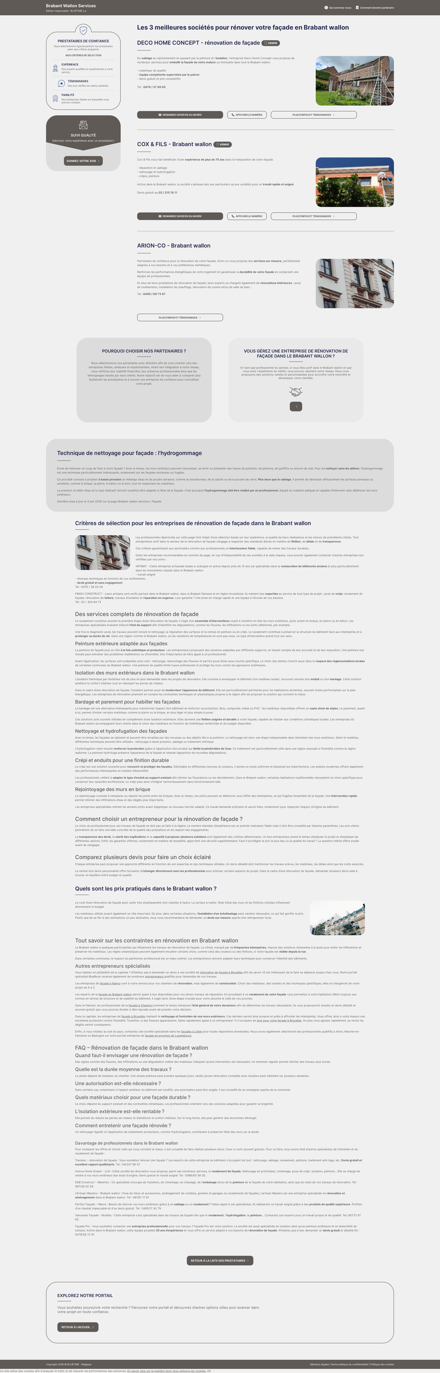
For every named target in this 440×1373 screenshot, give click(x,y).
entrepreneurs (154, 976)
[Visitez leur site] (355, 80)
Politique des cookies (382, 1364)
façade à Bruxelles (133, 1016)
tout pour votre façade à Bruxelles (279, 1020)
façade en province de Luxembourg (168, 1035)
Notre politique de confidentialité (349, 1364)
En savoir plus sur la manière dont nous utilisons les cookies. (166, 1371)
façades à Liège (191, 1031)
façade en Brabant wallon (115, 994)
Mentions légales (319, 1364)
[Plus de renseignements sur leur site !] (355, 182)
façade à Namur (110, 983)
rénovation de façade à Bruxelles (221, 972)
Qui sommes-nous (340, 7)
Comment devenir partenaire (377, 7)
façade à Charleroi (141, 1005)
